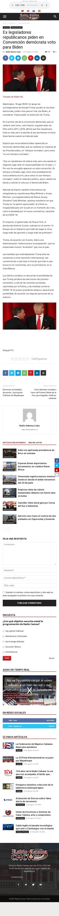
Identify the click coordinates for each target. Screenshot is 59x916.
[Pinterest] (30, 58)
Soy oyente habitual (14, 631)
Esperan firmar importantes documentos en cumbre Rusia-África (34, 466)
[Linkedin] (37, 58)
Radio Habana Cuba (13, 52)
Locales (19, 750)
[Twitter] (12, 58)
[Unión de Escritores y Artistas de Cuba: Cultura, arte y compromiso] (8, 813)
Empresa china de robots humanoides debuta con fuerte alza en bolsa (36, 492)
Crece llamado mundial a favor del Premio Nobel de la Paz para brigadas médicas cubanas (43, 394)
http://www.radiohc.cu (30, 430)
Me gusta (50, 720)
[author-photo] (29, 422)
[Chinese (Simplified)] (22, 11)
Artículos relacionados (14, 443)
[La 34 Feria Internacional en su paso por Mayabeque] (8, 759)
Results (51, 658)
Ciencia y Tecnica (9, 496)
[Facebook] (5, 58)
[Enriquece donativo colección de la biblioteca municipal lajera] (8, 786)
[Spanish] (39, 11)
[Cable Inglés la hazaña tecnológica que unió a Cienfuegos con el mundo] (8, 827)
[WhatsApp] (24, 58)
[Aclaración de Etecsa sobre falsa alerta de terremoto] (8, 800)
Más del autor (35, 443)
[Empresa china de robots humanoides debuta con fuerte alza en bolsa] (9, 493)
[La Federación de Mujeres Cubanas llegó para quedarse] (8, 746)
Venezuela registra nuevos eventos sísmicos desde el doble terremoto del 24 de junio (36, 479)
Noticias (12, 23)
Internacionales (24, 23)
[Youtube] (40, 884)
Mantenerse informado (16, 636)
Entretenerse (11, 652)
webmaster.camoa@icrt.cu (36, 877)
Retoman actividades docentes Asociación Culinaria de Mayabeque (13, 392)
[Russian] (33, 11)
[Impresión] (43, 58)
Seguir (51, 726)
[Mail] (26, 884)
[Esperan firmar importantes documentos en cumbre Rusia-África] (9, 466)
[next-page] (9, 529)
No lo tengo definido (14, 641)
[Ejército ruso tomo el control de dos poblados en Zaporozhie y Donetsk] (9, 519)
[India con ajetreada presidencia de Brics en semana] (9, 453)
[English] (28, 11)
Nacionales (20, 805)
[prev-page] (4, 529)
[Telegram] (18, 58)
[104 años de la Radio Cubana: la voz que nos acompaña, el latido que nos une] (8, 773)
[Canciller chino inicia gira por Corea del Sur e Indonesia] (9, 506)
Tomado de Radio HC (13, 96)
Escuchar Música (13, 646)
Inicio (5, 23)
